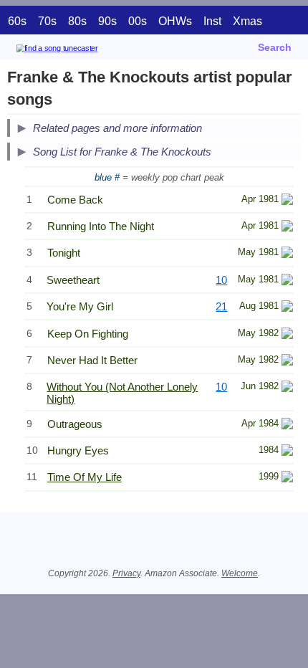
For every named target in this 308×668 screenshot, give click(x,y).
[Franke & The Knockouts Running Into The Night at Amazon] (287, 227)
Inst (212, 21)
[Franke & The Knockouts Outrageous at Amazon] (287, 425)
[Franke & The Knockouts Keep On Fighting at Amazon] (287, 335)
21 (221, 306)
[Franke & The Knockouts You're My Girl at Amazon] (287, 308)
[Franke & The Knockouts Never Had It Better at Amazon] (287, 362)
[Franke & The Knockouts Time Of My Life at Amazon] (287, 478)
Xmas (247, 21)
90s (107, 21)
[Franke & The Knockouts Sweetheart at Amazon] (287, 281)
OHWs (175, 21)
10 (221, 280)
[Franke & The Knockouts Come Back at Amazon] (287, 201)
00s (137, 21)
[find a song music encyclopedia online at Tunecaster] (78, 50)
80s (77, 21)
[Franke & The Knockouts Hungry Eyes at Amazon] (287, 452)
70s (47, 21)
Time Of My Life (84, 477)
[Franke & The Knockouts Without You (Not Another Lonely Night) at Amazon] (287, 388)
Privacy (126, 573)
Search (275, 47)
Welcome (239, 573)
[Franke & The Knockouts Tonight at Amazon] (287, 254)
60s (17, 21)
